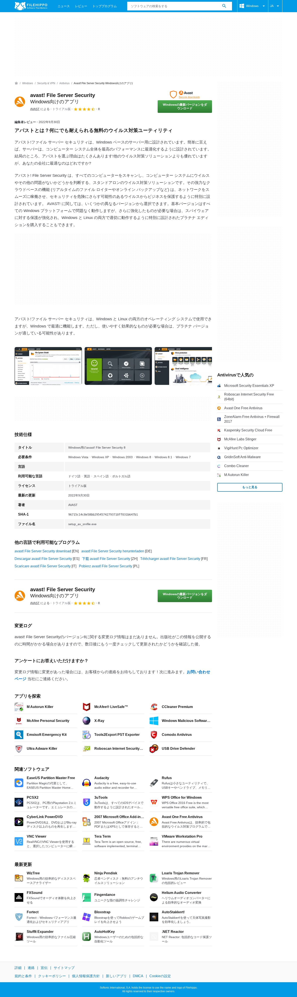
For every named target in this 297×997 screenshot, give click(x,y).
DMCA (138, 976)
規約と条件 (23, 976)
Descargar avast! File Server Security (43, 559)
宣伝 (44, 968)
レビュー (81, 6)
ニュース (64, 6)
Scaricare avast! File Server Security (43, 566)
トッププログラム (104, 6)
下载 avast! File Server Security (106, 559)
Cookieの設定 (160, 976)
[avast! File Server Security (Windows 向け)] (20, 102)
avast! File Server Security (62, 592)
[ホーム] (16, 83)
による (40, 109)
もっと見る (249, 487)
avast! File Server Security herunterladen (112, 551)
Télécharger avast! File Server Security (170, 559)
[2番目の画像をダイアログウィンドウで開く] (188, 366)
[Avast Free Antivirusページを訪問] (185, 95)
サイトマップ (64, 968)
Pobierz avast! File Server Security (105, 566)
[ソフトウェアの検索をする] (224, 6)
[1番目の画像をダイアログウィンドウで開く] (118, 366)
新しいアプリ (116, 976)
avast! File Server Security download (43, 551)
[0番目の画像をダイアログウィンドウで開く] (48, 366)
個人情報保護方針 (86, 976)
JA (272, 6)
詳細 (18, 968)
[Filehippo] (31, 6)
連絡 (31, 968)
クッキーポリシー (52, 976)
